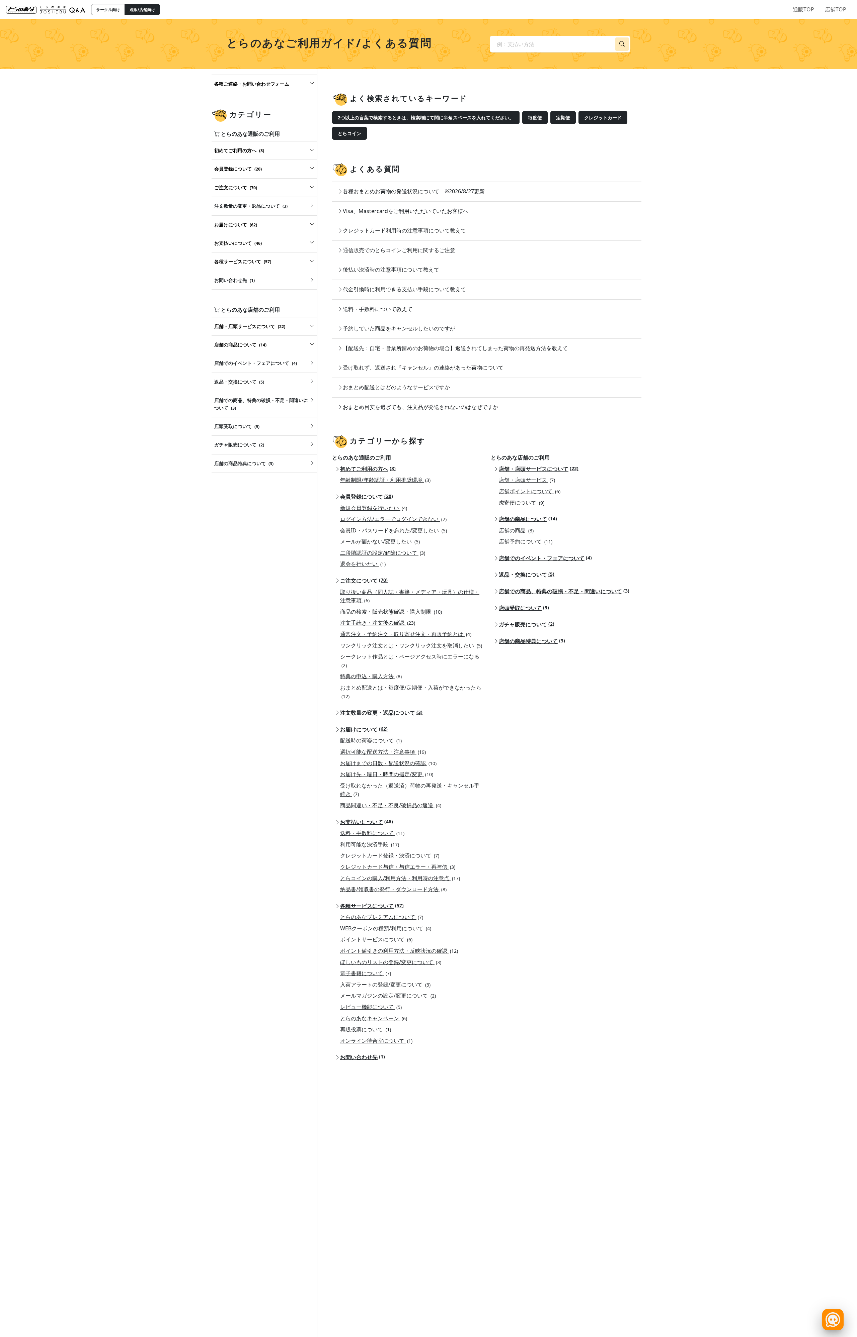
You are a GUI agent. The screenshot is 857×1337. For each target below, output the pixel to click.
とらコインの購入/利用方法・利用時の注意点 (400, 878)
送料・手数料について (372, 833)
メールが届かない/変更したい (380, 541)
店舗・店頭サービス (527, 480)
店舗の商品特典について (532, 641)
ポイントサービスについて (376, 939)
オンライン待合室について (376, 1040)
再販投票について (365, 1029)
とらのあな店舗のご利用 (520, 457)
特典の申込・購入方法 (371, 676)
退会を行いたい (363, 564)
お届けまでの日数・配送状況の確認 (388, 763)
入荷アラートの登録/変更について (385, 984)
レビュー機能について (371, 1007)
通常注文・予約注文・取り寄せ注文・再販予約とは (405, 634)
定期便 (563, 117)
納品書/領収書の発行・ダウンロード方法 (393, 889)
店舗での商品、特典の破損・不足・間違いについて (564, 591)
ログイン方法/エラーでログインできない (393, 519)
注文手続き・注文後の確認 (377, 622)
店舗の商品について (528, 519)
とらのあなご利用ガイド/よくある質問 (329, 42)
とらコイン (349, 133)
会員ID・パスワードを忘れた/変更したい (393, 530)
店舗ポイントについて (529, 491)
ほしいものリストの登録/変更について (390, 962)
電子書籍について (365, 973)
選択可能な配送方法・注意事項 (383, 751)
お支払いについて (366, 822)
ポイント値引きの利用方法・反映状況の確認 (399, 950)
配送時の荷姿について (371, 740)
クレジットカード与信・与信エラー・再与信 (397, 866)
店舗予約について (525, 541)
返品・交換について (526, 574)
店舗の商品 (516, 530)
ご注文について (364, 580)
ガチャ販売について (526, 624)
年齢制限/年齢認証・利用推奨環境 (385, 480)
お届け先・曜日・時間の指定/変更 (386, 774)
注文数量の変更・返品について (381, 712)
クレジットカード (603, 117)
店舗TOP (835, 9)
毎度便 (535, 117)
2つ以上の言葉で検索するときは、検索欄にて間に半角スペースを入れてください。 (426, 117)
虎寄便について (521, 502)
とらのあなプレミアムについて (381, 917)
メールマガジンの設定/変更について (388, 995)
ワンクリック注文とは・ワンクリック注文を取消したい (411, 645)
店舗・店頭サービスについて (538, 469)
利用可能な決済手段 (369, 844)
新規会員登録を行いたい (373, 508)
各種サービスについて (372, 906)
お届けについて (364, 729)
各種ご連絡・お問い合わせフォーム (251, 84)
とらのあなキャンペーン (373, 1018)
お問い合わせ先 (362, 1057)
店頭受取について (524, 608)
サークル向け (108, 9)
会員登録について (366, 496)
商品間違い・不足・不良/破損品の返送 (390, 805)
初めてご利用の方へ (368, 469)
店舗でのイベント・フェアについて (545, 558)
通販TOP (803, 9)
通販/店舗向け (142, 9)
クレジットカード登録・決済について (389, 855)
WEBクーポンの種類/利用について (385, 928)
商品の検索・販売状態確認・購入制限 (391, 611)
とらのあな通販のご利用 (361, 457)
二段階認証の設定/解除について (382, 552)
